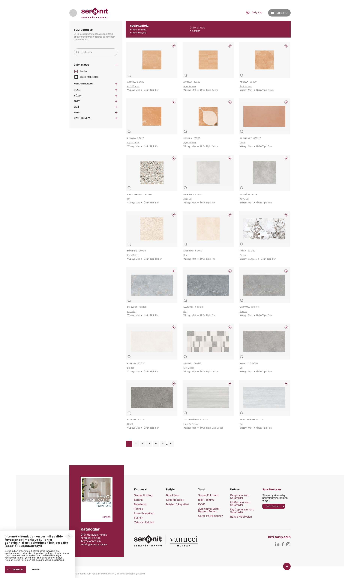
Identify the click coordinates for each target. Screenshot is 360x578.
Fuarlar (138, 517)
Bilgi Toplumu (206, 499)
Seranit (138, 499)
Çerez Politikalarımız (210, 516)
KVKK (201, 504)
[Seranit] (95, 13)
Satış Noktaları (175, 499)
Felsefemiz (140, 504)
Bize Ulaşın (172, 495)
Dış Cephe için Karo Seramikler (242, 510)
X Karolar (195, 30)
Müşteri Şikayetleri (177, 504)
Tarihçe (138, 508)
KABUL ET (17, 569)
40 (171, 443)
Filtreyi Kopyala (138, 32)
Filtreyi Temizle (138, 29)
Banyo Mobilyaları (241, 516)
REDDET (36, 569)
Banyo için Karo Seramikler (239, 496)
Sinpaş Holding (143, 495)
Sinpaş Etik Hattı (208, 495)
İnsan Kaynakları (144, 513)
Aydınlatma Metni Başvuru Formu (208, 510)
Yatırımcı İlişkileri (144, 522)
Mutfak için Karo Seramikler (240, 503)
